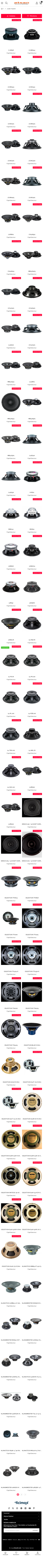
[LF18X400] (11, 144)
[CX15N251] (11, 255)
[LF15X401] (11, 291)
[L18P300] (32, 771)
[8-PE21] (32, 476)
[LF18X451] (32, 70)
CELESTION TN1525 (11, 1045)
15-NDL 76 (32, 750)
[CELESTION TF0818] (32, 881)
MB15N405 (32, 271)
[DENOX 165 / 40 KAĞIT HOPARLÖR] (11, 844)
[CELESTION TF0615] (11, 881)
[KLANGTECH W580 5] (11, 1434)
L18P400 (11, 824)
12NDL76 (11, 640)
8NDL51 (11, 529)
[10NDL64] (32, 549)
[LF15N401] (32, 291)
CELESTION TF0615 (11, 898)
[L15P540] (32, 439)
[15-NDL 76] (32, 734)
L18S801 (11, 234)
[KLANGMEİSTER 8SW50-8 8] (11, 1323)
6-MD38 (11, 50)
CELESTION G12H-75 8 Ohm (11, 1266)
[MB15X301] (11, 439)
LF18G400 (32, 160)
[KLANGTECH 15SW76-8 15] (32, 1360)
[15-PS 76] (11, 660)
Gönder (35, 1530)
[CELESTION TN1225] (32, 992)
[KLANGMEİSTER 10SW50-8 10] (32, 1323)
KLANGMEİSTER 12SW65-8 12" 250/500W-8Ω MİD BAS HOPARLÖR (11, 1377)
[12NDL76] (11, 623)
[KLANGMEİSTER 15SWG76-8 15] (11, 1397)
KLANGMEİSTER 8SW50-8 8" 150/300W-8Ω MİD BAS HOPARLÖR (11, 1340)
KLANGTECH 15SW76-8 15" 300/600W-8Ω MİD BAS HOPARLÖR (32, 1377)
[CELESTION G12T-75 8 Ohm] (32, 1065)
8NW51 (32, 529)
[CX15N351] (32, 218)
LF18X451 (32, 87)
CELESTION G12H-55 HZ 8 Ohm (32, 1192)
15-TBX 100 (11, 750)
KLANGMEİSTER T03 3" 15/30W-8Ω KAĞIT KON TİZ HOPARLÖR (32, 1414)
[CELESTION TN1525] (11, 1029)
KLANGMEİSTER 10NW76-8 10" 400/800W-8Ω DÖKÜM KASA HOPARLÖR (11, 1487)
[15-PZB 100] (32, 697)
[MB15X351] (11, 365)
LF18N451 (11, 87)
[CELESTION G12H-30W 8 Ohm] (11, 1213)
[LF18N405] (11, 181)
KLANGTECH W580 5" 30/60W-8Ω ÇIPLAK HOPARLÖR (11, 1450)
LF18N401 (32, 124)
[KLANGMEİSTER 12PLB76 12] (32, 1471)
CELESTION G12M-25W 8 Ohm (11, 1156)
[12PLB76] (32, 586)
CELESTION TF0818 (32, 898)
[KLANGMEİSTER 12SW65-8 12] (11, 1360)
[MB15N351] (11, 402)
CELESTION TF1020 (11, 934)
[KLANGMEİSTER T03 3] (32, 1397)
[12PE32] (11, 586)
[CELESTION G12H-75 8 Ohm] (11, 1250)
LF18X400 (11, 160)
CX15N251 (11, 271)
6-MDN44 (32, 50)
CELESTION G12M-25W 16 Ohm (32, 1156)
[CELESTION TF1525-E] (11, 955)
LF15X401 (11, 308)
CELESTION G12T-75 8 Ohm (32, 1082)
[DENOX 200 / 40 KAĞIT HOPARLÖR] (32, 844)
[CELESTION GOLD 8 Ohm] (11, 1065)
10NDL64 (32, 566)
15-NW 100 (11, 787)
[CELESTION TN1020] (11, 992)
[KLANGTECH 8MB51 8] (32, 1250)
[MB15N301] (32, 402)
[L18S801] (11, 218)
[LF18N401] (32, 107)
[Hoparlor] (5, 9)
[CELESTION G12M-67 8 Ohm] (32, 1102)
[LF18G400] (32, 144)
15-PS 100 (32, 676)
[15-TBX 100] (11, 734)
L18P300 (32, 787)
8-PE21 (32, 492)
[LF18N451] (11, 70)
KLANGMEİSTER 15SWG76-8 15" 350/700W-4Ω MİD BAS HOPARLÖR (11, 1414)
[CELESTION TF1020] (11, 918)
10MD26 (11, 566)
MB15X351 (11, 382)
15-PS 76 (11, 676)
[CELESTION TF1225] (32, 918)
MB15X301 (11, 455)
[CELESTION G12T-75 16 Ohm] (11, 1102)
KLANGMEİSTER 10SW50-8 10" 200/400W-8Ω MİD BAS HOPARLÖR (32, 1340)
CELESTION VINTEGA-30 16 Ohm (11, 1192)
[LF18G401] (32, 181)
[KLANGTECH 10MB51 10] (11, 1287)
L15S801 (32, 382)
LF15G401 (32, 345)
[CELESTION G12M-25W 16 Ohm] (32, 1139)
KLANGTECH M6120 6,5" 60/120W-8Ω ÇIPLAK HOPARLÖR (32, 1450)
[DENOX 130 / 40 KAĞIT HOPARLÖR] (32, 807)
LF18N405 (11, 197)
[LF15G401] (32, 328)
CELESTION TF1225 (32, 934)
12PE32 (11, 603)
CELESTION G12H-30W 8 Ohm (11, 1229)
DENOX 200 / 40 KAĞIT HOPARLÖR (32, 861)
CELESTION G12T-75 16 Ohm (11, 1119)
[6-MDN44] (32, 33)
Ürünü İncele (15, 36)
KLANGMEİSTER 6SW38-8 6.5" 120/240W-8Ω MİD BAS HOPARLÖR (32, 1303)
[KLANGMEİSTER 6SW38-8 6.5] (32, 1287)
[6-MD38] (11, 33)
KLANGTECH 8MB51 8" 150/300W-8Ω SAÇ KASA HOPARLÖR (32, 1266)
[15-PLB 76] (32, 623)
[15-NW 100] (11, 771)
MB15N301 (31, 418)
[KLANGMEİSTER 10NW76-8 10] (11, 1471)
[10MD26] (11, 549)
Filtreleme (33, 16)
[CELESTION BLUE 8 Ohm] (32, 1029)
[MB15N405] (32, 255)
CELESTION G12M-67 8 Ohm (32, 1119)
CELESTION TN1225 (32, 1008)
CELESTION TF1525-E (11, 971)
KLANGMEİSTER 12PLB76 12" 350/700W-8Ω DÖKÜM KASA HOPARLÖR (32, 1487)
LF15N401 (32, 308)
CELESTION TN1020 (11, 1008)
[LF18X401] (11, 107)
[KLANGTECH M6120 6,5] (32, 1434)
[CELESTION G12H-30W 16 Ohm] (32, 1213)
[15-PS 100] (32, 660)
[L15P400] (11, 328)
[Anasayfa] (3, 9)
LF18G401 (32, 197)
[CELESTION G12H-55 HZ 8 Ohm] (32, 1176)
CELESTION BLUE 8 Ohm (32, 1045)
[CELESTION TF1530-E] (32, 955)
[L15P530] (11, 476)
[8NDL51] (11, 513)
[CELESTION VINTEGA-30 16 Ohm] (11, 1176)
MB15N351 (11, 418)
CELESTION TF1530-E (32, 971)
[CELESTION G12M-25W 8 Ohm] (11, 1139)
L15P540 (32, 455)
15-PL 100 (11, 713)
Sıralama (12, 16)
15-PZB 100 (32, 713)
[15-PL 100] (11, 697)
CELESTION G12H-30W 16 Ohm (32, 1229)
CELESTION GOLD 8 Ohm (11, 1082)
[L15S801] (32, 365)
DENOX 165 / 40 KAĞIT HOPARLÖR (11, 861)
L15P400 (11, 345)
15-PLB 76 (32, 640)
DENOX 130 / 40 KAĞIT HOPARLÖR (32, 824)
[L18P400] (11, 807)
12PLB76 (32, 603)
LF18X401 (11, 124)
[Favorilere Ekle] (11, 36)
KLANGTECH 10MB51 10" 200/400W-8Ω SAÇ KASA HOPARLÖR (11, 1303)
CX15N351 (32, 234)
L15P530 (11, 492)
